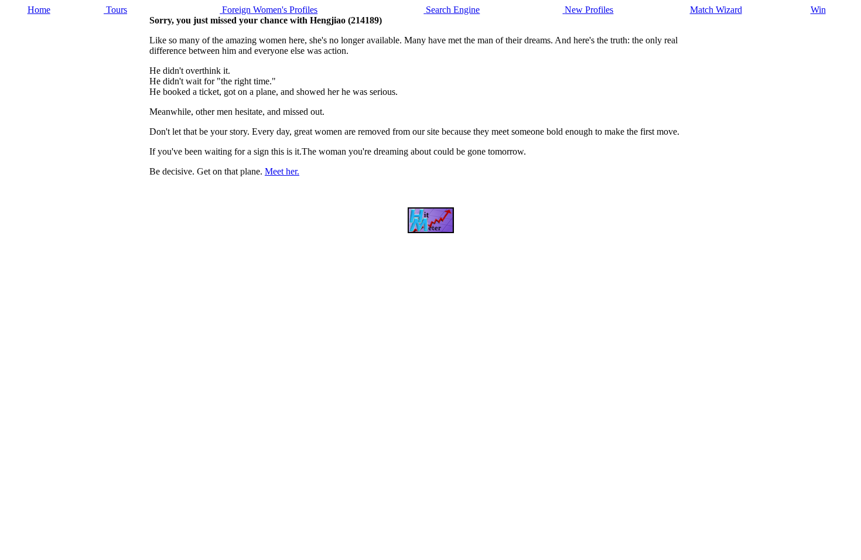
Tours (115, 10)
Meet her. (282, 171)
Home (39, 10)
